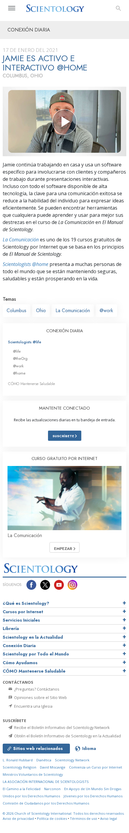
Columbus (16, 310)
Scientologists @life (24, 342)
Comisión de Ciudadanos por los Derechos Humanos (46, 803)
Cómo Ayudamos (20, 663)
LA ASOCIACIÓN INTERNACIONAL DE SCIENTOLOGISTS (46, 781)
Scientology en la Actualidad (33, 637)
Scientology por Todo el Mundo (36, 654)
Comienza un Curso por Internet (95, 767)
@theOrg (20, 358)
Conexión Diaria (19, 646)
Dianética (43, 760)
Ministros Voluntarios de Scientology (33, 774)
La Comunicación (21, 239)
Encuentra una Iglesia (32, 706)
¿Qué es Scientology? (26, 603)
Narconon (52, 789)
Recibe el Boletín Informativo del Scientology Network (61, 727)
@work (106, 310)
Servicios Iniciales (21, 620)
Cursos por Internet (23, 612)
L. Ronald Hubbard (18, 760)
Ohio (41, 310)
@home (19, 373)
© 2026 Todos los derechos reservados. (63, 813)
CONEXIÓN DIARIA (64, 331)
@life (17, 351)
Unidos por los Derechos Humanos (31, 796)
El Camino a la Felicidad (21, 789)
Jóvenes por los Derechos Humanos (93, 796)
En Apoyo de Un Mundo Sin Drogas (92, 789)
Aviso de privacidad (18, 818)
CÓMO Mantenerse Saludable (31, 384)
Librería (11, 628)
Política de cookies (52, 818)
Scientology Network (72, 760)
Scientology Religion (19, 767)
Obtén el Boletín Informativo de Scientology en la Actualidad (67, 736)
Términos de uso (83, 818)
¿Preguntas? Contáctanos (36, 689)
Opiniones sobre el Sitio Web (40, 697)
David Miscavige (52, 767)
